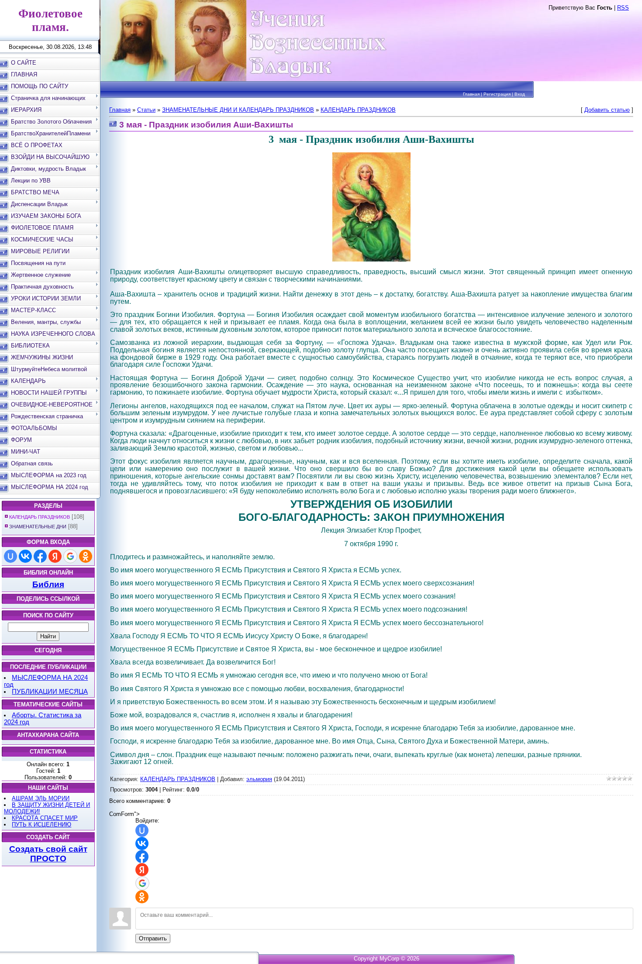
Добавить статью (607, 110)
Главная (471, 94)
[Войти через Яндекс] (55, 556)
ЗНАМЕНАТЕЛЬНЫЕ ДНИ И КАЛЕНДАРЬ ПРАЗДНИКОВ (238, 110)
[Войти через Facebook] (40, 556)
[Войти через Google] (70, 556)
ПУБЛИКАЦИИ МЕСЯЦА (50, 691)
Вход (519, 94)
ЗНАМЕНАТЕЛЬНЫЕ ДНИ (37, 526)
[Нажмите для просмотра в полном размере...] (371, 260)
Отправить (153, 938)
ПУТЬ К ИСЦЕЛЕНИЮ (41, 824)
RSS (623, 7)
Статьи (146, 110)
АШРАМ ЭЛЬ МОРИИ (40, 798)
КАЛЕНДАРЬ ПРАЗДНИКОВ (39, 517)
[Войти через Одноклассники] (85, 556)
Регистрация (497, 94)
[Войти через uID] (10, 556)
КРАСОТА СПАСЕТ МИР (45, 818)
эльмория (259, 779)
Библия (48, 584)
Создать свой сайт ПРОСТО (48, 853)
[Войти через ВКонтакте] (25, 556)
